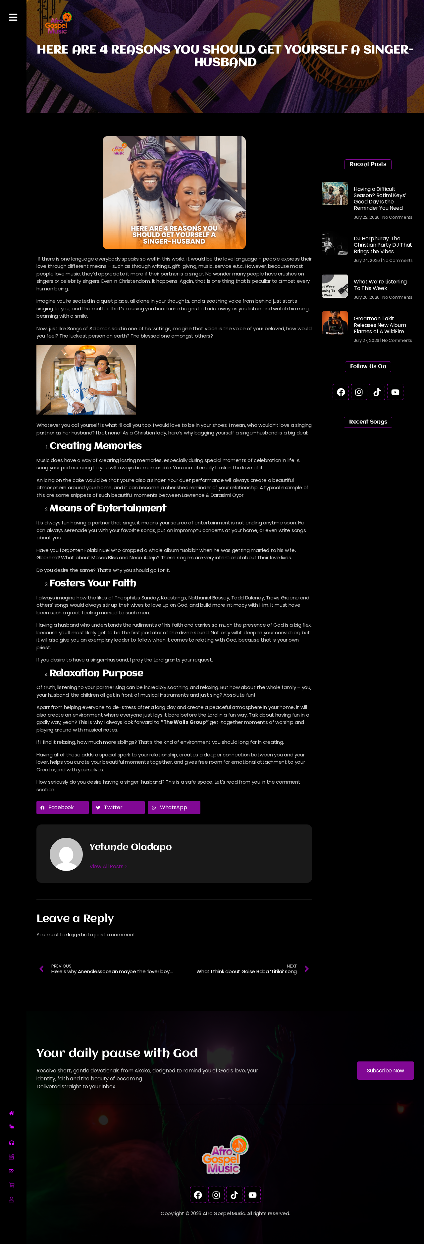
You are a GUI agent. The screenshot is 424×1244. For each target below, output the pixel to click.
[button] (62, 807)
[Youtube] (395, 392)
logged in (77, 934)
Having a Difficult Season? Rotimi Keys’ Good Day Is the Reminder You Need (380, 198)
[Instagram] (359, 392)
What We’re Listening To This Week (380, 285)
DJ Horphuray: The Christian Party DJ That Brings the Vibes (383, 245)
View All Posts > (108, 866)
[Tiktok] (377, 392)
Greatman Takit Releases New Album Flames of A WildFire (380, 325)
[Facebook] (341, 392)
